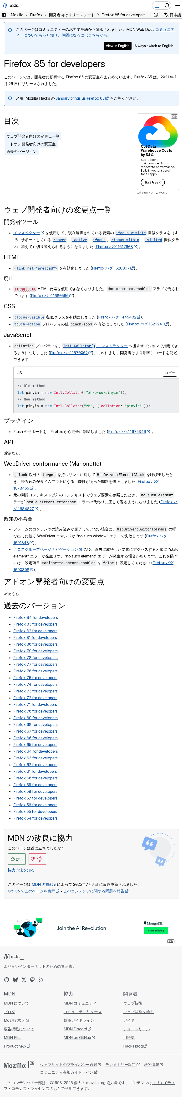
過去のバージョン (21, 151)
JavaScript (17, 334)
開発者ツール (21, 221)
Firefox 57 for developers (35, 798)
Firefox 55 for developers (35, 811)
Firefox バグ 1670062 (69, 352)
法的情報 (151, 1064)
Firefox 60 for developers (35, 778)
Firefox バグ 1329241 (145, 324)
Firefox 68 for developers (35, 724)
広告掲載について (19, 1029)
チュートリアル (136, 1029)
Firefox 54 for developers (35, 818)
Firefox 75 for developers (35, 677)
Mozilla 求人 (14, 1020)
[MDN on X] (24, 980)
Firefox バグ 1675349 (127, 431)
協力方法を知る (21, 870)
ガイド (129, 1020)
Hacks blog (133, 1046)
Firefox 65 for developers (35, 744)
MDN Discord (75, 1029)
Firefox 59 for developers (35, 784)
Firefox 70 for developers (35, 711)
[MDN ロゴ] (14, 957)
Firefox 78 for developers (35, 657)
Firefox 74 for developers (35, 684)
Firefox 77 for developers (35, 664)
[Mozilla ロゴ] (19, 1064)
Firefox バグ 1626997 (111, 268)
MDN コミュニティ (80, 1003)
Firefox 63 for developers (35, 758)
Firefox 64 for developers (35, 751)
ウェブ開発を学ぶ (138, 1011)
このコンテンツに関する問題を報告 (93, 891)
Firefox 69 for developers (35, 717)
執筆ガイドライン (79, 1020)
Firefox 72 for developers (35, 697)
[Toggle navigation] (177, 5)
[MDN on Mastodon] (32, 980)
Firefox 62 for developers (35, 764)
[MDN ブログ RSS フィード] (41, 980)
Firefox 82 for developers (35, 630)
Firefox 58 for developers (35, 791)
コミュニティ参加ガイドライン (66, 1072)
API (9, 442)
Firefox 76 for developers (35, 671)
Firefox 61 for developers (35, 771)
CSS (9, 306)
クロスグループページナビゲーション (45, 549)
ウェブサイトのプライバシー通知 (68, 1064)
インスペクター (26, 232)
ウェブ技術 (132, 1003)
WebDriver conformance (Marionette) (52, 463)
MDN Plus (12, 1037)
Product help (15, 1046)
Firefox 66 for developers (35, 737)
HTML (12, 257)
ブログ (9, 1011)
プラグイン (19, 420)
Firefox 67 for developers (35, 731)
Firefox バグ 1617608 (114, 246)
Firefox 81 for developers (35, 637)
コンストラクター (95, 345)
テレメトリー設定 (120, 1064)
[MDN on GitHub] (7, 980)
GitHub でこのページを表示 (31, 891)
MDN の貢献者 (44, 884)
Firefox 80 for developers (35, 644)
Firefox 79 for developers (35, 650)
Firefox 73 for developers (35, 691)
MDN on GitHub (77, 1037)
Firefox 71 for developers (35, 704)
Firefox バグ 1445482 (117, 317)
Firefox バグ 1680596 (50, 295)
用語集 (129, 1037)
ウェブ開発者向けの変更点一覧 (33, 136)
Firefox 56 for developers (35, 804)
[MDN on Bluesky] (15, 980)
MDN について (16, 1003)
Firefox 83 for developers (35, 624)
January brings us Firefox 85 (80, 98)
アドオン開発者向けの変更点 (31, 143)
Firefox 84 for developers (35, 617)
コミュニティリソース (83, 1011)
